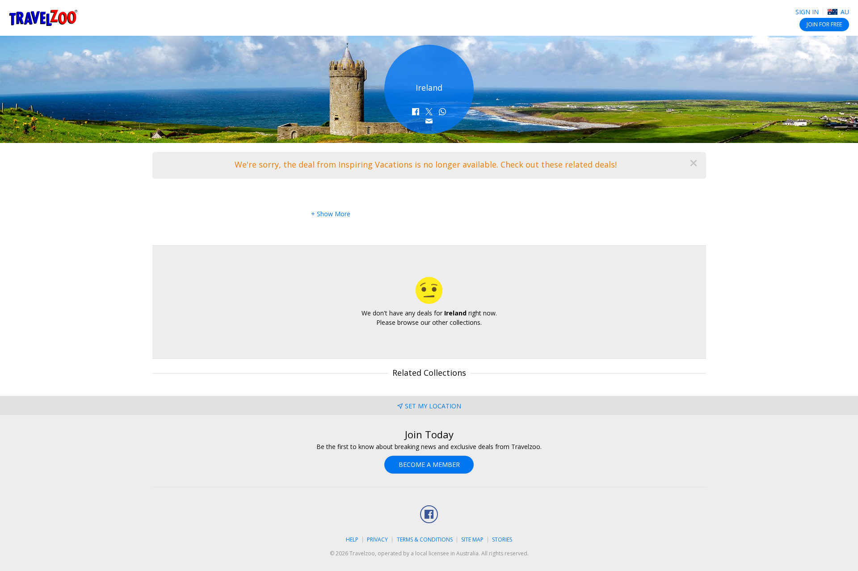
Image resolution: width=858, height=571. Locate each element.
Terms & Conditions (425, 539)
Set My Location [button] (433, 406)
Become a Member (429, 464)
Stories (502, 539)
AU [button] (844, 12)
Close (693, 163)
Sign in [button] (807, 12)
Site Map (472, 539)
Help (352, 539)
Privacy (377, 539)
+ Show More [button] (330, 214)
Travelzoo (43, 18)
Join (824, 24)
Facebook (429, 514)
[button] (415, 111)
